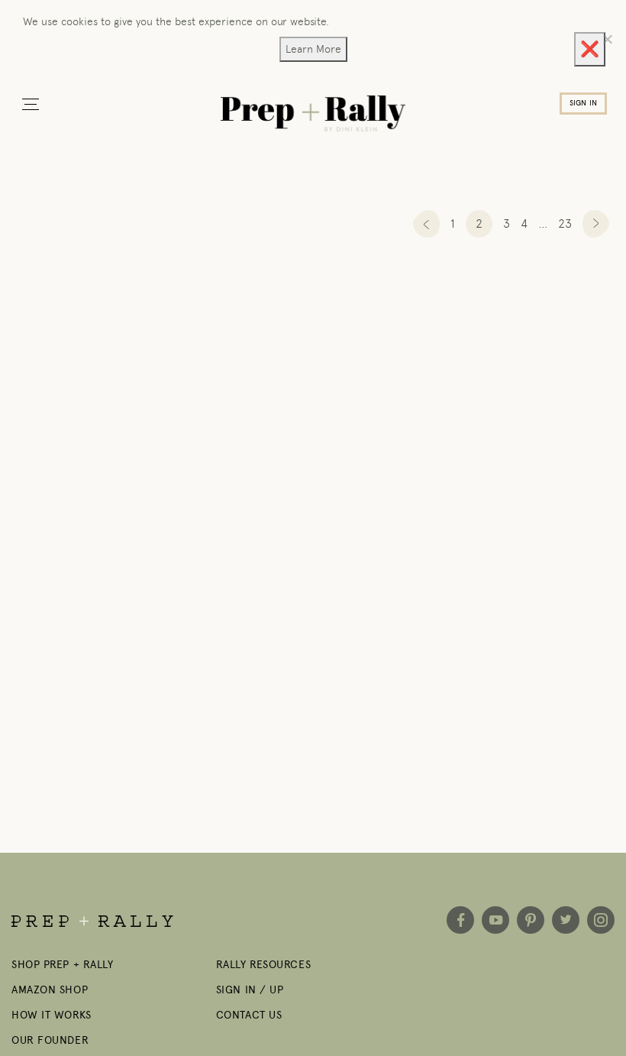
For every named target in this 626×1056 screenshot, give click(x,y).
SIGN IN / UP (250, 989)
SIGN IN (583, 103)
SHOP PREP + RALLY (62, 964)
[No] (607, 39)
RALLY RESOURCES (263, 964)
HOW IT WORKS (51, 1015)
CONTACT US (249, 1015)
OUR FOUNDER (50, 1040)
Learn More (313, 49)
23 (565, 223)
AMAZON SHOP (49, 989)
